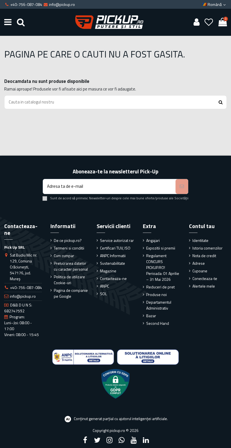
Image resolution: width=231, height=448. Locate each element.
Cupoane (199, 271)
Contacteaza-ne (113, 278)
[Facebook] (85, 440)
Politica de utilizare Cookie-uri (69, 280)
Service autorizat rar (117, 240)
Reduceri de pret (160, 287)
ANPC (104, 286)
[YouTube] (133, 440)
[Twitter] (97, 440)
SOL (103, 294)
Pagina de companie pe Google (71, 293)
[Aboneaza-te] (182, 186)
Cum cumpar (64, 256)
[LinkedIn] (145, 440)
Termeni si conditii (69, 248)
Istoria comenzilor (207, 248)
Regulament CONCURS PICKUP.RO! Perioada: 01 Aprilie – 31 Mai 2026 (162, 267)
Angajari (153, 240)
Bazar (151, 316)
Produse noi (156, 294)
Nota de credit (204, 256)
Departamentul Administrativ (158, 305)
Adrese (198, 263)
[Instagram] (109, 440)
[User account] (196, 22)
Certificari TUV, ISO (115, 248)
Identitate (200, 240)
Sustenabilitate (112, 263)
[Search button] (220, 102)
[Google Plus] (121, 440)
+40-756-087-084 (26, 287)
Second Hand (157, 323)
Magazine (108, 271)
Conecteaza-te (204, 278)
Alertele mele (203, 286)
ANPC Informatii (113, 256)
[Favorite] (209, 22)
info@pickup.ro (23, 296)
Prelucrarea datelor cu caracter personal (71, 266)
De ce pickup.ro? (68, 240)
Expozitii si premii (160, 248)
